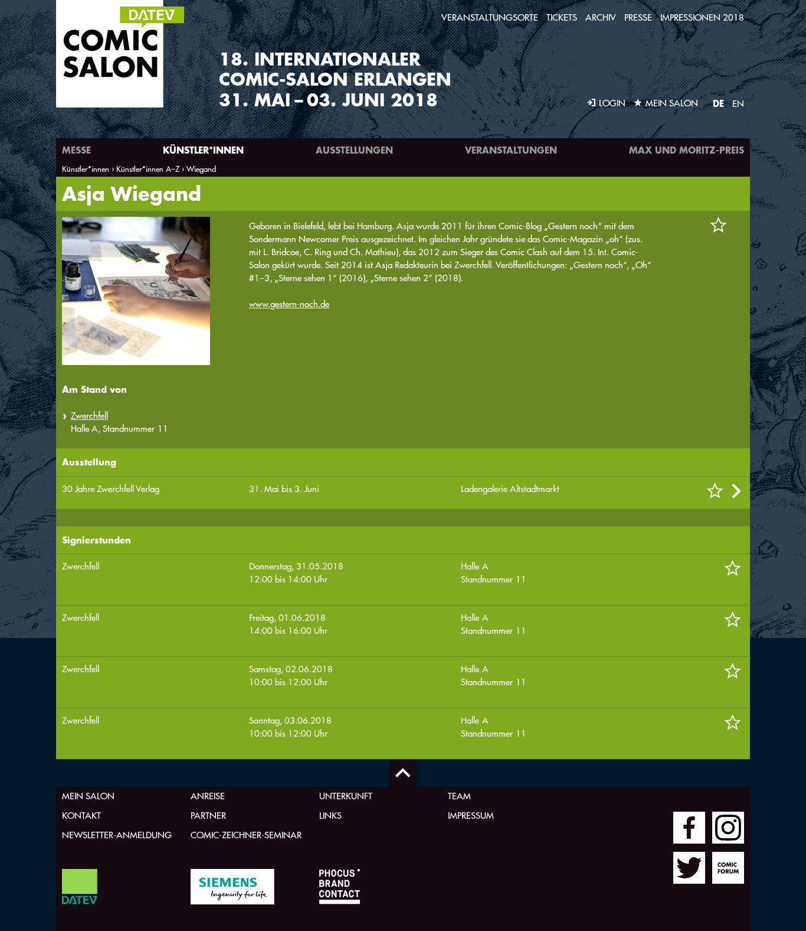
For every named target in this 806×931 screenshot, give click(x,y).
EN (738, 103)
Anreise (208, 796)
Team (459, 796)
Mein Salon (88, 796)
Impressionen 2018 (702, 17)
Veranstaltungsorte (489, 17)
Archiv (600, 17)
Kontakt (81, 815)
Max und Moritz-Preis (686, 150)
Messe (76, 150)
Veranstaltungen (511, 150)
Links (330, 815)
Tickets (561, 17)
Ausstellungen (354, 150)
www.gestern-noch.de (289, 304)
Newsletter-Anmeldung (117, 835)
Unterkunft (345, 796)
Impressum (471, 815)
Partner (208, 815)
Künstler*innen (203, 150)
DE (718, 103)
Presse (638, 17)
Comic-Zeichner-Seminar (246, 835)
